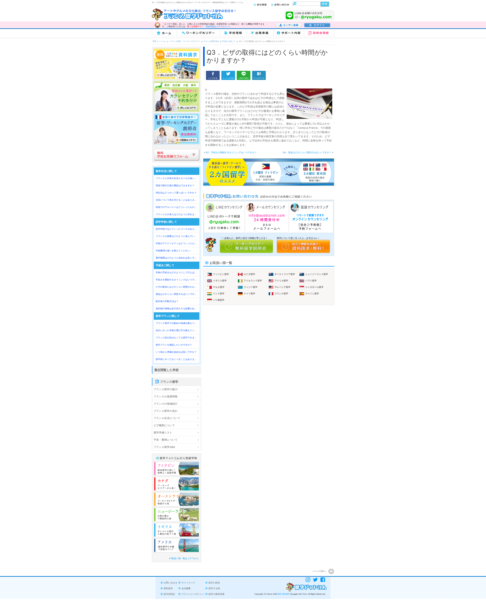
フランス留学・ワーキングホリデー (185, 41)
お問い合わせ (170, 582)
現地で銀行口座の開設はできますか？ (175, 185)
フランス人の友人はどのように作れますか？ (176, 214)
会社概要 (186, 588)
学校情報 (233, 33)
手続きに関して (228, 41)
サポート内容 (289, 33)
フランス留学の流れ (166, 410)
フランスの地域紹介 (166, 403)
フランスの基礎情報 (166, 396)
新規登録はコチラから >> (218, 26)
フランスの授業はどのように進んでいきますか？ (176, 236)
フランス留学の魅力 (166, 389)
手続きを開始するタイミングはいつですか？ (176, 279)
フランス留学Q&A (211, 41)
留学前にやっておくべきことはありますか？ (176, 359)
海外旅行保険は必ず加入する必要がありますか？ (176, 308)
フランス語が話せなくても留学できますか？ (176, 337)
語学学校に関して (166, 221)
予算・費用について (166, 439)
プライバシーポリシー (192, 594)
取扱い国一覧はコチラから (185, 558)
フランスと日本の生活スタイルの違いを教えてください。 (176, 178)
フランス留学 (169, 382)
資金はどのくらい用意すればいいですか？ (176, 294)
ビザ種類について (164, 425)
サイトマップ (188, 582)
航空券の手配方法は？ (167, 301)
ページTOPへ (319, 571)
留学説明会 (169, 594)
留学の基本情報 (216, 594)
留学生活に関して (166, 171)
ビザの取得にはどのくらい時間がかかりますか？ (176, 286)
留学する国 (214, 588)
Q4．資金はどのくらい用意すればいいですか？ (307, 152)
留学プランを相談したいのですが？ (174, 344)
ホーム (164, 33)
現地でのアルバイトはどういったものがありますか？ (176, 207)
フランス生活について (167, 418)
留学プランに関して (168, 315)
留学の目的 (214, 582)
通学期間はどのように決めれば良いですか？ (176, 257)
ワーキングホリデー (198, 33)
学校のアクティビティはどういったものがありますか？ (176, 243)
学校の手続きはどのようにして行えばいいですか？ (176, 272)
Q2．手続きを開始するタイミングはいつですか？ (231, 152)
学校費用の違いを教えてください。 (174, 250)
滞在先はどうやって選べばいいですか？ (176, 192)
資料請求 (168, 588)
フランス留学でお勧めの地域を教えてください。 (176, 323)
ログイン (308, 27)
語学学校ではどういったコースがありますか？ (176, 228)
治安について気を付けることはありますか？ (176, 199)
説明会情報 (319, 33)
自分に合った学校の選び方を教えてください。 (176, 330)
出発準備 (260, 33)
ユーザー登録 (281, 27)
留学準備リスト (163, 432)
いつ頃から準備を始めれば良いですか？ (176, 352)
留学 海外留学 (284, 594)
